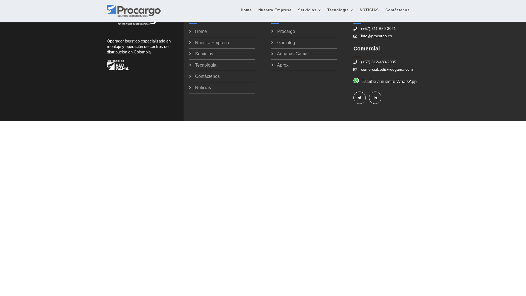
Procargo (286, 31)
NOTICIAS (369, 10)
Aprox (282, 65)
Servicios (307, 10)
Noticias (203, 87)
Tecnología (338, 10)
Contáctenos (397, 10)
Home (246, 10)
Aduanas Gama (292, 54)
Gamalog (286, 42)
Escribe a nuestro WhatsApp (389, 81)
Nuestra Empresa (274, 10)
